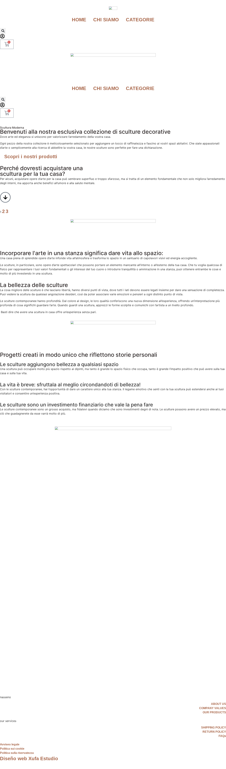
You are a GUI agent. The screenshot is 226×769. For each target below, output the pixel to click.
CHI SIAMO (106, 19)
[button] (3, 31)
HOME (79, 19)
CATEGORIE (140, 19)
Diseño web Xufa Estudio (29, 758)
